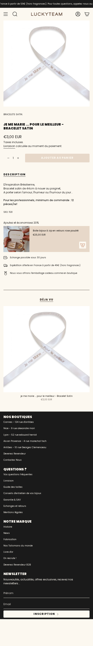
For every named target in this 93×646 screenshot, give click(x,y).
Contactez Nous (12, 460)
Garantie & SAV (12, 499)
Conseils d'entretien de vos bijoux (22, 493)
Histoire (7, 526)
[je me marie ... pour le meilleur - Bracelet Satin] (46, 349)
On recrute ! (9, 558)
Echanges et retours (14, 506)
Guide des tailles (12, 487)
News (6, 533)
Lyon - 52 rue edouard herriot (20, 434)
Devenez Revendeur (14, 453)
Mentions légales (13, 512)
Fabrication (9, 539)
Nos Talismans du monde (18, 545)
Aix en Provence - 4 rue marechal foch (24, 441)
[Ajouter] (82, 245)
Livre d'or (8, 552)
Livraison (9, 146)
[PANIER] (86, 14)
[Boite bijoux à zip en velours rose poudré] (16, 239)
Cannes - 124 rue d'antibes (18, 422)
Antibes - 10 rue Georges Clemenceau (24, 447)
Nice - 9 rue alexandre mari (19, 428)
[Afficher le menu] (5, 14)
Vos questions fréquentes (17, 474)
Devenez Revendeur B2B (17, 564)
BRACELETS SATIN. (13, 114)
